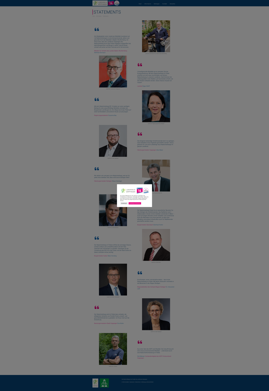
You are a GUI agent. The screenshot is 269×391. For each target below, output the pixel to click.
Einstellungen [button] (124, 203)
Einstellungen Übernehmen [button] (134, 203)
